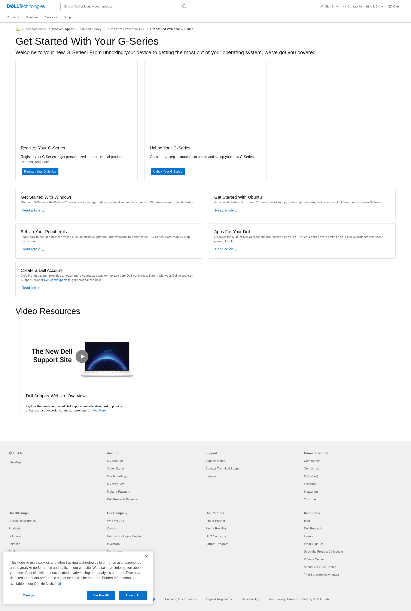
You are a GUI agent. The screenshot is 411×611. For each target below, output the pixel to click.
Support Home (36, 29)
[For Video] (80, 354)
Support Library (90, 29)
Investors (113, 543)
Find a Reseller (216, 528)
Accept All (132, 595)
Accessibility (250, 599)
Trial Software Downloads (321, 574)
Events (308, 536)
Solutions (15, 536)
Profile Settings (117, 476)
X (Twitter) (311, 476)
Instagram (311, 491)
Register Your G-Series (40, 171)
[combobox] (124, 6)
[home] (17, 29)
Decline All (101, 595)
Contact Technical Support (223, 468)
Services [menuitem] (51, 17)
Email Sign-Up (313, 543)
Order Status (116, 468)
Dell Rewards (313, 528)
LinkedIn (310, 484)
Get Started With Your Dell (126, 29)
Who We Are (115, 520)
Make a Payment (118, 491)
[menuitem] (71, 17)
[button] (330, 6)
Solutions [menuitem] (32, 17)
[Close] (146, 556)
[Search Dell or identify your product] (184, 6)
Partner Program (217, 543)
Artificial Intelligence (22, 520)
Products (15, 528)
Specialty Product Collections (324, 551)
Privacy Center (314, 559)
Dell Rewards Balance (122, 499)
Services (14, 543)
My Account (115, 460)
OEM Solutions (216, 536)
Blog (307, 520)
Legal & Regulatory (219, 599)
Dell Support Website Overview (55, 395)
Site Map (15, 462)
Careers (112, 528)
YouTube (310, 499)
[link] (352, 6)
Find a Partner (215, 520)
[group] (80, 369)
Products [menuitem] (13, 17)
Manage (28, 595)
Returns (211, 476)
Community (312, 460)
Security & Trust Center (320, 567)
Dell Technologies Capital (124, 536)
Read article (31, 210)
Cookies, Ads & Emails (180, 599)
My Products (115, 484)
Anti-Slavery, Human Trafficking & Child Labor (300, 599)
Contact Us (311, 468)
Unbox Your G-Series (167, 171)
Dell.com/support (55, 280)
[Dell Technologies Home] (26, 6)
